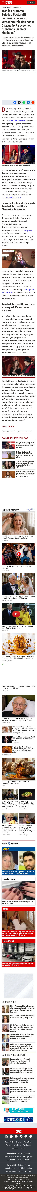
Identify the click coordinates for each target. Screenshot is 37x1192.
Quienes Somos (24, 1165)
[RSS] (25, 1136)
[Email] (32, 102)
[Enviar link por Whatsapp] (23, 102)
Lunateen (14, 1148)
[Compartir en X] (19, 102)
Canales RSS (11, 1165)
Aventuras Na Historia (12, 1157)
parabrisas (18, 941)
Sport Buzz (11, 1160)
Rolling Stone (28, 1157)
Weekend (17, 1145)
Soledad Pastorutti (17, 120)
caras (18, 909)
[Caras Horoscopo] (18, 1121)
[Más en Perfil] (13, 843)
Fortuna (9, 1145)
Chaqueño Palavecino (11, 197)
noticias (18, 849)
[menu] (3, 3)
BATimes (23, 1148)
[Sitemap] (30, 1136)
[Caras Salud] (18, 1112)
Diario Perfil (9, 1142)
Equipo (29, 1168)
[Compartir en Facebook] (14, 102)
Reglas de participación (14, 1171)
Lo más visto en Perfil (14, 1054)
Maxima (27, 1160)
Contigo (27, 1153)
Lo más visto (9, 1001)
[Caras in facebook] (11, 1136)
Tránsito (28, 1171)
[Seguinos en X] (16, 1136)
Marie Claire (27, 1142)
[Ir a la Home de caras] (9, 3)
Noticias (18, 1142)
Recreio (19, 1160)
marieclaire (18, 879)
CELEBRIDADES (6, 7)
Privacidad (21, 1168)
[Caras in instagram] (6, 1136)
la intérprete (26, 230)
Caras (20, 1153)
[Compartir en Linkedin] (28, 102)
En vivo (32, 3)
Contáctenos (10, 1168)
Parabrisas (27, 1145)
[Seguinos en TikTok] (21, 1136)
